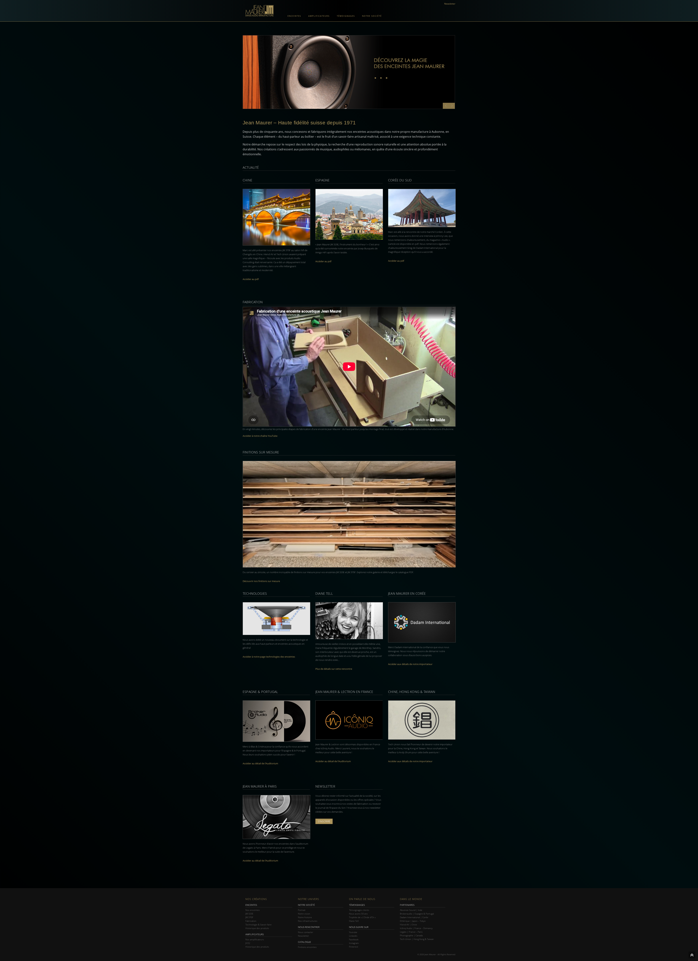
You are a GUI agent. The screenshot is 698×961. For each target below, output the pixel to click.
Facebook (353, 939)
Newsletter (449, 3)
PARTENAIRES (407, 905)
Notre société (372, 16)
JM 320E (249, 913)
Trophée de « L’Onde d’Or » (362, 917)
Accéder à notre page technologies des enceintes (269, 656)
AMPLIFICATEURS (254, 934)
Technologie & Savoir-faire (258, 924)
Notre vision (304, 913)
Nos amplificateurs (254, 939)
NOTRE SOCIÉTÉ (306, 905)
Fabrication (250, 921)
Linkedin (353, 935)
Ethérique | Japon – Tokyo (413, 921)
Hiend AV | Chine (408, 924)
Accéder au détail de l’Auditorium (260, 763)
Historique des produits (257, 928)
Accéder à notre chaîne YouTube (260, 435)
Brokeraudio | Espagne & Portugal (417, 913)
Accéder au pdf (251, 279)
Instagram (354, 943)
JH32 (247, 943)
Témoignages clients (359, 910)
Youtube (353, 932)
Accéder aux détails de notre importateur (410, 664)
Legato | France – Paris (411, 931)
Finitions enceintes (307, 947)
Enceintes (294, 16)
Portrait (301, 910)
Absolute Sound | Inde (411, 910)
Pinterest (353, 946)
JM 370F (249, 917)
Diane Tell (354, 921)
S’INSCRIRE (324, 821)
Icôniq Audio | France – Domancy (416, 928)
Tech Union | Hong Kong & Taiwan (417, 939)
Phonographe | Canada (411, 935)
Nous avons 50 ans (358, 913)
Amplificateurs (319, 16)
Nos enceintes (252, 910)
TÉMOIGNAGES (357, 905)
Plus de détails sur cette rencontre (333, 668)
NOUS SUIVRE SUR (358, 927)
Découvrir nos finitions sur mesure (261, 581)
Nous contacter (305, 932)
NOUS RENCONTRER (309, 927)
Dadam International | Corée (414, 917)
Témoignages (346, 16)
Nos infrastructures (307, 921)
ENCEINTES (251, 905)
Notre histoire (305, 917)
